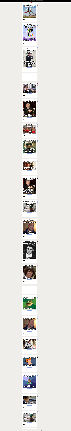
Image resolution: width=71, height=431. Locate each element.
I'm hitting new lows (29, 295)
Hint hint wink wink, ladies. (29, 411)
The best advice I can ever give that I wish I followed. (29, 202)
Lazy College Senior (29, 83)
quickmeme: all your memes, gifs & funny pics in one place (23, 1)
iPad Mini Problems (29, 160)
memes (36, 2)
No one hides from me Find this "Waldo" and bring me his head (29, 48)
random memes (30, 0)
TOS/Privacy (41, 430)
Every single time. (29, 100)
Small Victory (29, 373)
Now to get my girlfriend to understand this (29, 140)
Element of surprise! (29, 24)
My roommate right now (29, 337)
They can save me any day (29, 124)
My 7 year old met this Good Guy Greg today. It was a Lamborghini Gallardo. (29, 220)
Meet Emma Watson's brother (29, 241)
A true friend (29, 316)
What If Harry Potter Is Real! (29, 265)
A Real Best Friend (29, 4)
